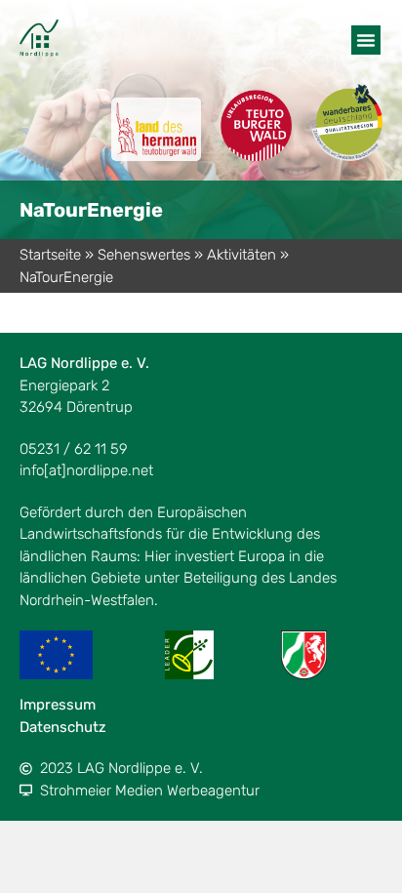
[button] (365, 40)
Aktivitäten (241, 255)
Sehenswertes (144, 255)
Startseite (50, 255)
